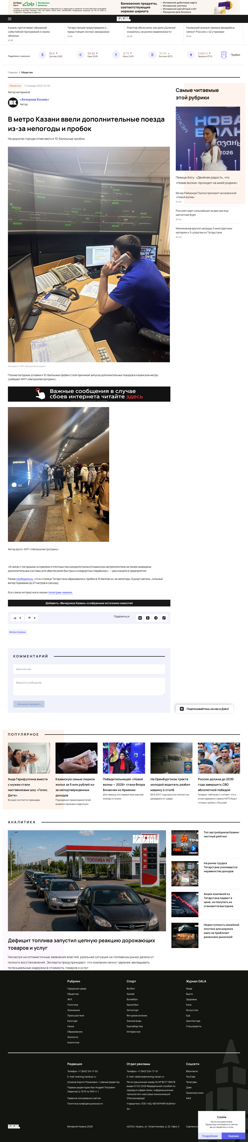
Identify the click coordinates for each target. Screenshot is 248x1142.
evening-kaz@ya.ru (85, 1076)
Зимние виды (134, 1020)
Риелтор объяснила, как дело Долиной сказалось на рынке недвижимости (151, 30)
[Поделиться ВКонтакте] (139, 618)
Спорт (131, 981)
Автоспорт (133, 1010)
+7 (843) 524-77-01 (147, 1071)
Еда (188, 1015)
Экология (72, 1037)
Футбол (131, 988)
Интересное (133, 1031)
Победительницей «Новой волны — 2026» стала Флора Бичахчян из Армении (124, 784)
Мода (189, 988)
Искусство (192, 1010)
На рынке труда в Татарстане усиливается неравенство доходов (220, 867)
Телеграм (191, 1082)
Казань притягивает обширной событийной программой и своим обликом (29, 32)
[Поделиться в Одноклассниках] (147, 618)
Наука (70, 1026)
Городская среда (76, 988)
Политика (72, 1004)
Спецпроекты (193, 1026)
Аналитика (22, 822)
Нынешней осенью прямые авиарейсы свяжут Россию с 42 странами (210, 30)
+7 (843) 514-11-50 (88, 1071)
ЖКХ (69, 999)
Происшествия (75, 1015)
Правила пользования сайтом (84, 1098)
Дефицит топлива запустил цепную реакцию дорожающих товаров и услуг (81, 944)
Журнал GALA (196, 981)
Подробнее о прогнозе (19, 56)
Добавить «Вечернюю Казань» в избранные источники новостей (89, 603)
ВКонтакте (192, 1071)
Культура (72, 1020)
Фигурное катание (137, 1015)
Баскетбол (133, 1004)
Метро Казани (17, 632)
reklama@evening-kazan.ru (149, 1076)
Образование (74, 1031)
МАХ (188, 1098)
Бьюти (189, 993)
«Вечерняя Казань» (34, 99)
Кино (188, 1004)
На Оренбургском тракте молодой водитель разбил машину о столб (170, 784)
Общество (27, 72)
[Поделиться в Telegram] (156, 618)
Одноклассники (195, 1092)
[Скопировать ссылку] (164, 618)
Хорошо (233, 1136)
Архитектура (193, 1020)
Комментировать (29, 704)
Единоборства (135, 1026)
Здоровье (191, 999)
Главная (12, 72)
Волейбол (132, 999)
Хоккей (130, 993)
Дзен (189, 1087)
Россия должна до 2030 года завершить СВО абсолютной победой (216, 784)
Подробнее (210, 1136)
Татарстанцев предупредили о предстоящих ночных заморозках (88, 30)
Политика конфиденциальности (85, 1103)
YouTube (190, 1076)
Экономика (73, 1010)
